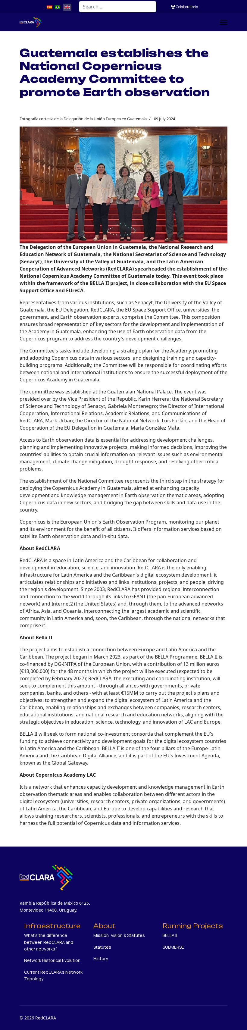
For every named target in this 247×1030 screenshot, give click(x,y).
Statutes (102, 947)
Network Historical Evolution (52, 960)
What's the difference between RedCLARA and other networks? (48, 942)
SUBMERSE (173, 947)
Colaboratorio (186, 6)
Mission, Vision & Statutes (119, 935)
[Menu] (223, 22)
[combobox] (117, 6)
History (100, 958)
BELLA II (170, 935)
